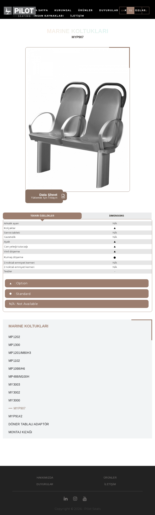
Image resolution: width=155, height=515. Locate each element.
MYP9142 (15, 416)
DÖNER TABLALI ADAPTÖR (29, 424)
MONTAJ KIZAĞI (20, 432)
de (138, 10)
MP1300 (14, 344)
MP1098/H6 (17, 368)
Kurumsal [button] (63, 10)
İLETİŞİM (77, 15)
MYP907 (20, 408)
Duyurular (108, 10)
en (123, 10)
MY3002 (14, 392)
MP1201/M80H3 (20, 352)
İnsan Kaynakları (49, 15)
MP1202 (14, 337)
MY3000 (14, 400)
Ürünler (110, 477)
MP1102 (14, 360)
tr (130, 10)
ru (145, 10)
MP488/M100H (19, 376)
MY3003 (14, 384)
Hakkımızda (45, 477)
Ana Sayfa (39, 10)
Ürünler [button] (85, 10)
